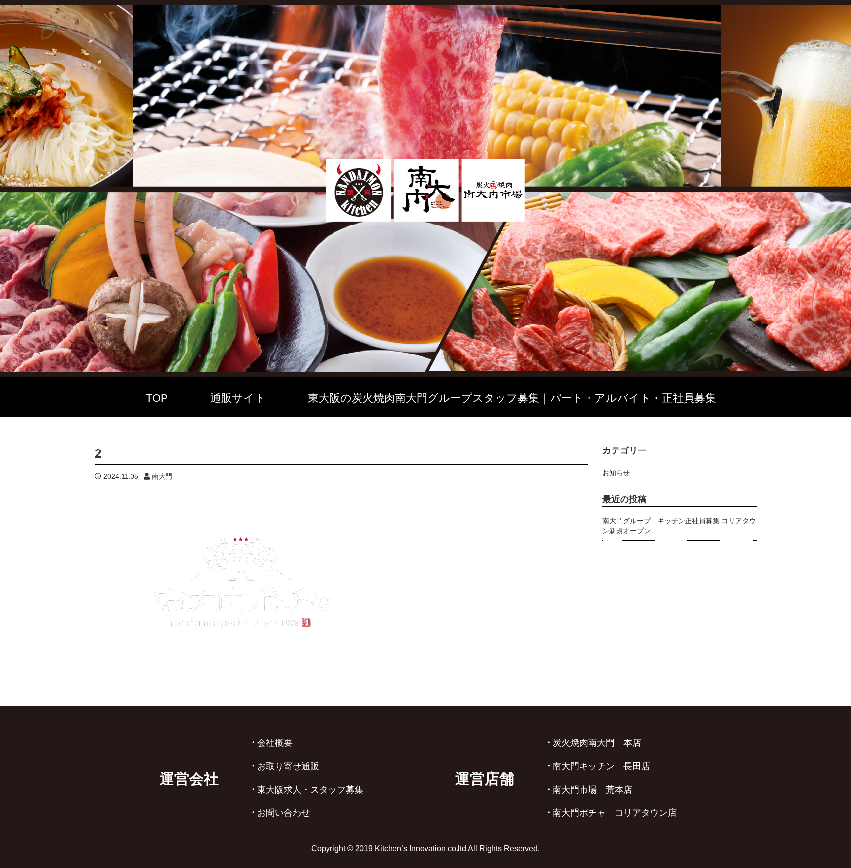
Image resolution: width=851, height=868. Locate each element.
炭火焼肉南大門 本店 (597, 743)
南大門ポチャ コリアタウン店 (615, 813)
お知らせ (616, 473)
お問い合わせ (283, 813)
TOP (157, 398)
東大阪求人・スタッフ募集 (310, 790)
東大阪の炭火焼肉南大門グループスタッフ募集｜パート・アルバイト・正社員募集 (512, 398)
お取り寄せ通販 (288, 766)
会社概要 (275, 743)
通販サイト (238, 398)
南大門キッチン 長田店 (601, 766)
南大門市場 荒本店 (592, 790)
